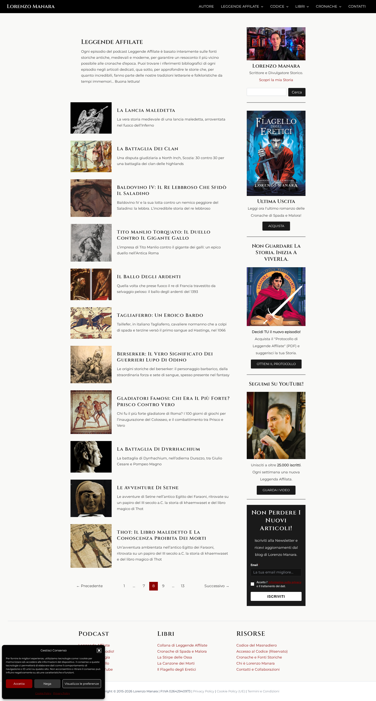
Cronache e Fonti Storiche (259, 657)
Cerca (297, 92)
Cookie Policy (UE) (231, 691)
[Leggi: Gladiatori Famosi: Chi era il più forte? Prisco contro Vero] (91, 412)
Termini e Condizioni (263, 691)
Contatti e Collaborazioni (258, 669)
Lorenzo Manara (31, 6)
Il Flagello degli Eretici (176, 669)
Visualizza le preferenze (82, 684)
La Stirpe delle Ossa (174, 657)
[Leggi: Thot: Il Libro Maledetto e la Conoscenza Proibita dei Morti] (91, 546)
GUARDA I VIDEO (276, 490)
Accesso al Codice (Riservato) (262, 651)
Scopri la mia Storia (276, 80)
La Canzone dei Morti (176, 663)
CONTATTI (357, 6)
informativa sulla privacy (284, 582)
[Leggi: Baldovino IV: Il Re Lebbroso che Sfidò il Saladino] (91, 198)
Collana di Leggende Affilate (182, 645)
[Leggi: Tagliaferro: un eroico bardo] (91, 323)
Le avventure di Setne (148, 488)
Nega (47, 684)
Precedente (89, 585)
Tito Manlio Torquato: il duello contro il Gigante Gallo (164, 235)
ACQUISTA (276, 226)
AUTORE (206, 6)
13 (182, 585)
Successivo (216, 585)
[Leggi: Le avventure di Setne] (91, 498)
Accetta (19, 684)
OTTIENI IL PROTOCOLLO (276, 364)
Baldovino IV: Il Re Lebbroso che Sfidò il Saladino (172, 190)
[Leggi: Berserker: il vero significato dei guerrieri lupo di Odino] (91, 364)
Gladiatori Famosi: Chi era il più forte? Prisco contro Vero (173, 401)
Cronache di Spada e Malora (182, 651)
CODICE (277, 6)
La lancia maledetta (146, 110)
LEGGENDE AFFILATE (240, 6)
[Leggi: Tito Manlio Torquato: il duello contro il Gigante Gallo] (91, 243)
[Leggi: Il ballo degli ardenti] (91, 284)
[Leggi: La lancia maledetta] (91, 118)
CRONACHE (326, 6)
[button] (99, 650)
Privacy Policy (61, 693)
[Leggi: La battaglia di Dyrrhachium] (91, 457)
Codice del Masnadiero (256, 645)
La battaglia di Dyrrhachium (158, 449)
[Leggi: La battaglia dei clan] (91, 156)
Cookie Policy (43, 693)
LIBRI (300, 6)
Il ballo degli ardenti (149, 277)
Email (255, 565)
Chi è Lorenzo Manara (255, 663)
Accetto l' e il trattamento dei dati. (279, 584)
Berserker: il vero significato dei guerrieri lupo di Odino (165, 357)
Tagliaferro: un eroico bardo (160, 315)
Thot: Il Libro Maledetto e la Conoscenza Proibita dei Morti (161, 535)
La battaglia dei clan (148, 149)
